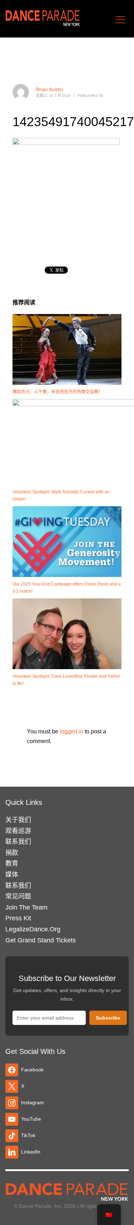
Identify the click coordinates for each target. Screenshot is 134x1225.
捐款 (11, 852)
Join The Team (26, 907)
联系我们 (18, 841)
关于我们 (18, 819)
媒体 (11, 874)
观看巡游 (18, 831)
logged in (72, 731)
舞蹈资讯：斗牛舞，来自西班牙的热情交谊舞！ (58, 391)
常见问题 (18, 896)
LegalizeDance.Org (32, 929)
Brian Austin (49, 89)
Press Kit (18, 918)
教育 (11, 863)
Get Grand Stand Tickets (40, 940)
